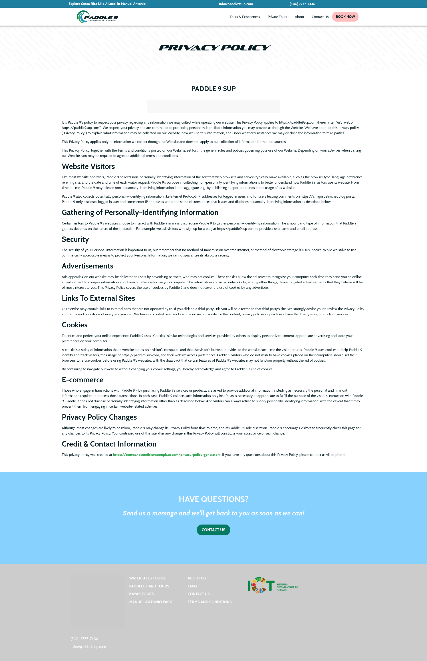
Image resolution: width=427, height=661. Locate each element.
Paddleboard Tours (149, 586)
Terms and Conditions (210, 601)
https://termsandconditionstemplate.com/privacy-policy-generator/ (167, 455)
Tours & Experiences (245, 16)
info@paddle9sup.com (236, 4)
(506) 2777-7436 (302, 4)
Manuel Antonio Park (150, 601)
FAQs (192, 586)
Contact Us (320, 16)
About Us (197, 578)
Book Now (345, 16)
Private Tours (277, 16)
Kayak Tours (141, 593)
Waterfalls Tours (147, 578)
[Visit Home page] (97, 16)
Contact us (199, 593)
